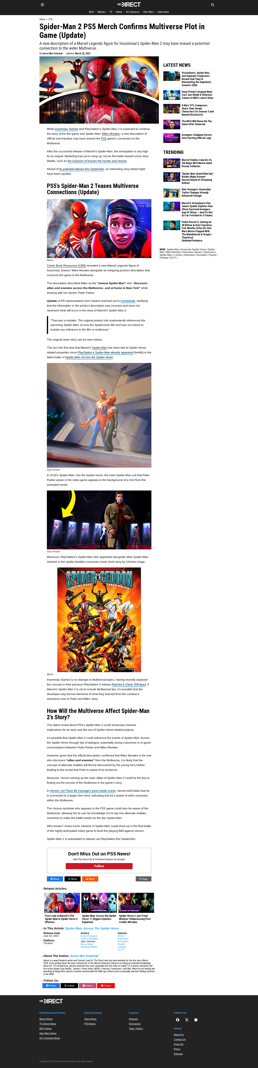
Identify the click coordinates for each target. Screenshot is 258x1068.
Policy (177, 1049)
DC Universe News (49, 1038)
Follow (52, 985)
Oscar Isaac (87, 944)
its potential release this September (81, 169)
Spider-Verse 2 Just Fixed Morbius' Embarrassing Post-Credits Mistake (135, 918)
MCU (91, 11)
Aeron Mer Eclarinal (52, 53)
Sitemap (178, 1054)
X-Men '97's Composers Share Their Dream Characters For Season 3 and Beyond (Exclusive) (198, 110)
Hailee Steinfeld (89, 938)
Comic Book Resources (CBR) (66, 265)
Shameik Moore (89, 947)
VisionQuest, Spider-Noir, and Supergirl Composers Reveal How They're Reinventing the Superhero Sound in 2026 (196, 79)
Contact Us (180, 1039)
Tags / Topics (136, 1028)
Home (42, 19)
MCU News (45, 1028)
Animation (123, 941)
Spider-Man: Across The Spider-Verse (92, 928)
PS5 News (90, 1024)
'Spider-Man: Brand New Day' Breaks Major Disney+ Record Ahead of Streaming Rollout (197, 178)
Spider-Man (99, 347)
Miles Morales (173, 252)
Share (56, 879)
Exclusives (134, 1024)
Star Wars (148, 11)
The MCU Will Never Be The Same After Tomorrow (197, 123)
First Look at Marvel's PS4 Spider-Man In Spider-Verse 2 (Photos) (61, 918)
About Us (179, 1034)
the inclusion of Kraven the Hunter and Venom (97, 161)
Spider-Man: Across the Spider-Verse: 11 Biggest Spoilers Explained (99, 918)
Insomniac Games (66, 129)
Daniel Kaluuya (89, 936)
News (119, 11)
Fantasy (122, 947)
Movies (102, 11)
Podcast (133, 1019)
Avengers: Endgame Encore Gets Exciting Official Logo (197, 136)
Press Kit (178, 1044)
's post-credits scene (83, 790)
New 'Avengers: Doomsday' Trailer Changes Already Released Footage (196, 192)
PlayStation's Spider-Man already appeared (105, 352)
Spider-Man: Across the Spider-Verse (186, 249)
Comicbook (127, 300)
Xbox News (90, 1019)
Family (121, 944)
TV (110, 11)
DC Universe (132, 11)
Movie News (46, 1019)
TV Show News (47, 1024)
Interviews (163, 11)
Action (121, 936)
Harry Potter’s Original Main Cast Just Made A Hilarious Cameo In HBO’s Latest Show (197, 94)
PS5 (51, 19)
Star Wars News (47, 1033)
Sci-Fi (121, 949)
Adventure (123, 938)
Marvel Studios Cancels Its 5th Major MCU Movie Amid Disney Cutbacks (197, 163)
